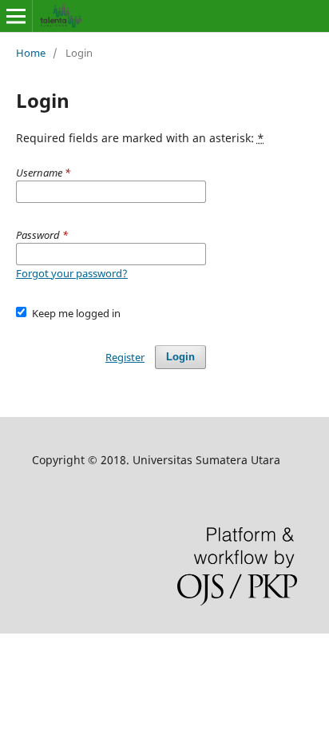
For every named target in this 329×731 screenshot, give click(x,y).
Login (180, 357)
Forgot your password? (72, 273)
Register (125, 357)
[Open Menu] (16, 16)
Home (31, 53)
